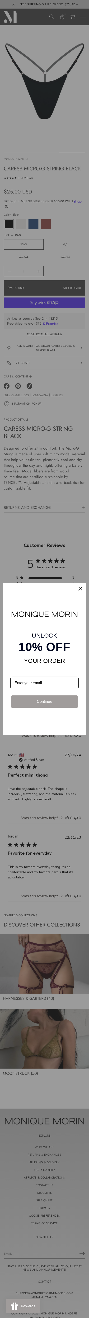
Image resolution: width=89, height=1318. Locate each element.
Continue (44, 701)
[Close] (80, 589)
